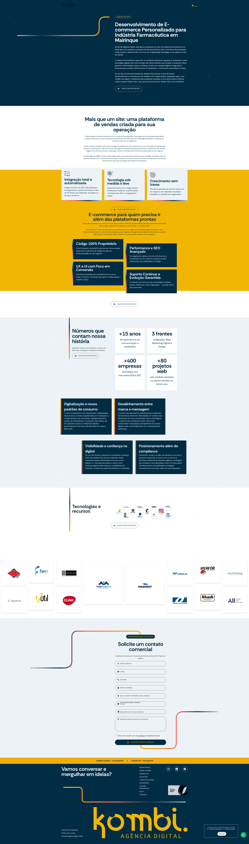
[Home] (68, 5)
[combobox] (140, 711)
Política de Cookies (68, 833)
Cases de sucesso (146, 780)
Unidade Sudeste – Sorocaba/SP (110, 760)
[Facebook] (185, 769)
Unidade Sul (144, 774)
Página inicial (145, 767)
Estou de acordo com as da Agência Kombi (139, 736)
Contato (143, 795)
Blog (141, 792)
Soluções (143, 777)
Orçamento (144, 783)
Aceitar (222, 834)
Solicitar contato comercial (142, 742)
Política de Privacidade (69, 830)
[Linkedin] (176, 769)
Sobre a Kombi (145, 771)
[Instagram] (168, 769)
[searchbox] (142, 712)
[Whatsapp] (243, 835)
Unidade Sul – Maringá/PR (142, 760)
